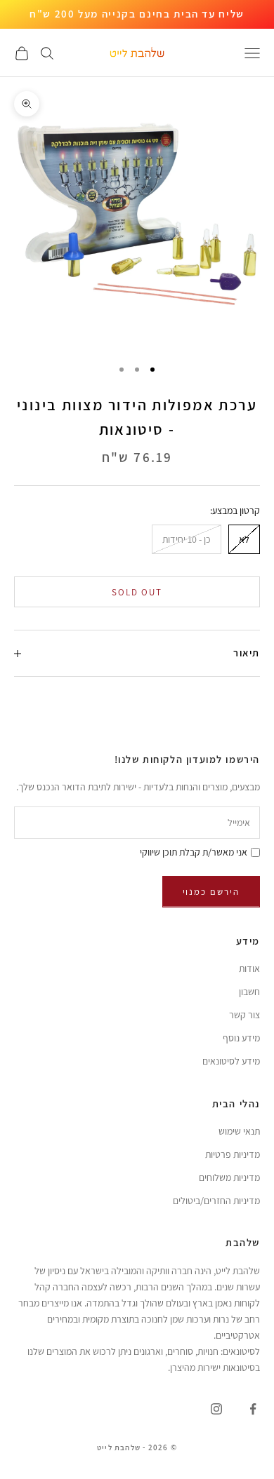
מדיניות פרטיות (232, 1154)
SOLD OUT (137, 592)
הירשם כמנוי (211, 892)
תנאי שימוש (239, 1131)
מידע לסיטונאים (231, 1061)
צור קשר (244, 1014)
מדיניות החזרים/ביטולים (216, 1200)
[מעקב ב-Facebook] (253, 1409)
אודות (249, 968)
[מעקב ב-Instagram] (216, 1409)
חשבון (249, 991)
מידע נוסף (241, 1038)
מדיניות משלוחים (229, 1177)
